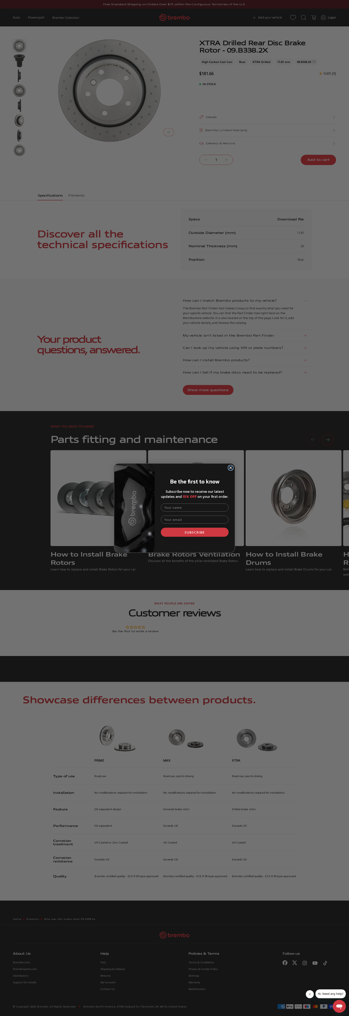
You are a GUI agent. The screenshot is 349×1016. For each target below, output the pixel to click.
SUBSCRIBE (195, 532)
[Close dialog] (230, 467)
